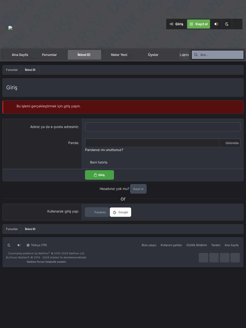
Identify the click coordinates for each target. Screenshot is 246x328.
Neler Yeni (119, 55)
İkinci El (84, 55)
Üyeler (153, 55)
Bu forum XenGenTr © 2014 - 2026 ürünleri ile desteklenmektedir (46, 257)
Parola (73, 143)
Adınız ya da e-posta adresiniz (54, 127)
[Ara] (237, 24)
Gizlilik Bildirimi (196, 245)
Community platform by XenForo (46, 253)
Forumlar (49, 55)
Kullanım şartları (171, 245)
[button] (226, 24)
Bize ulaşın (149, 245)
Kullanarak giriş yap (62, 211)
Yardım (215, 245)
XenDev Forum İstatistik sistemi (46, 261)
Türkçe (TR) (38, 245)
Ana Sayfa (20, 55)
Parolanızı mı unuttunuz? (104, 150)
